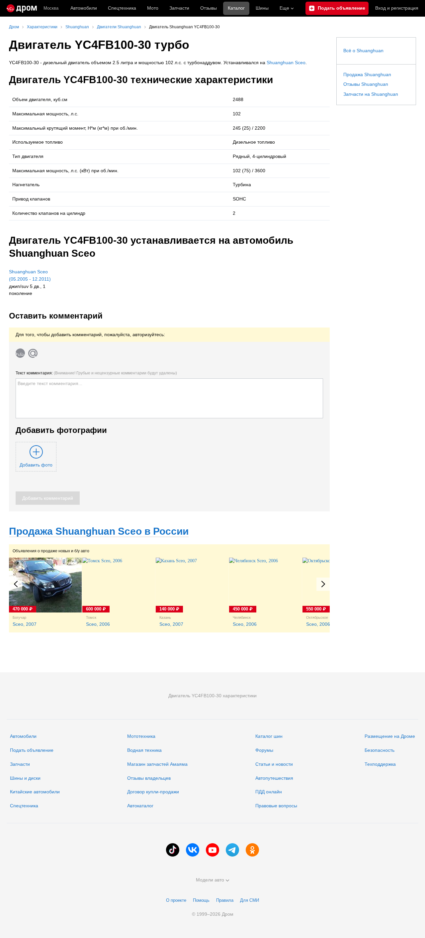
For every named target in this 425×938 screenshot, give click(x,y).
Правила (224, 900)
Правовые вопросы (276, 805)
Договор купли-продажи (153, 791)
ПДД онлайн (268, 791)
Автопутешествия (274, 778)
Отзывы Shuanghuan (365, 84)
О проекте (176, 900)
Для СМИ (249, 900)
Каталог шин (269, 736)
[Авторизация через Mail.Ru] (33, 353)
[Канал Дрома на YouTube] (212, 850)
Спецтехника (24, 805)
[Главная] (22, 8)
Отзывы (208, 8)
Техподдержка (380, 764)
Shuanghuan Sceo (286, 62)
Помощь (201, 900)
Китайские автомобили (35, 791)
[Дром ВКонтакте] (192, 850)
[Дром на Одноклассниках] (252, 850)
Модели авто (210, 879)
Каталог (236, 8)
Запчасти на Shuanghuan (370, 94)
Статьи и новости (274, 764)
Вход (396, 8)
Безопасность (379, 750)
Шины (262, 8)
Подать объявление (31, 750)
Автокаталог (140, 805)
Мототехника (141, 736)
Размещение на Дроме (390, 736)
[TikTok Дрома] (172, 850)
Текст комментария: (96, 373)
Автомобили (83, 8)
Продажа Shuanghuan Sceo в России (99, 531)
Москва (50, 8)
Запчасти (179, 8)
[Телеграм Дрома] (232, 850)
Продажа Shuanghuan (367, 74)
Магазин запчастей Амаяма (157, 764)
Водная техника (144, 750)
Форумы (264, 750)
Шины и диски (25, 778)
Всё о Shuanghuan (363, 50)
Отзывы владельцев (149, 778)
